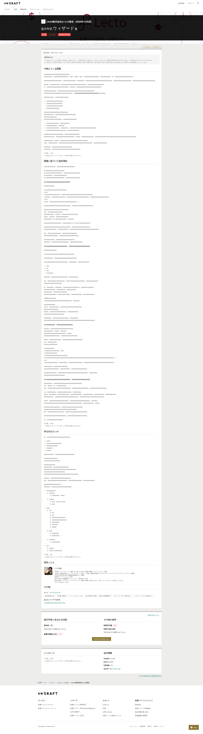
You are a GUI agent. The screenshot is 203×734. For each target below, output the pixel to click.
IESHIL (149, 726)
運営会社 (138, 705)
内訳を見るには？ (154, 615)
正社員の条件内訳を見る (101, 639)
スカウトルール (48, 9)
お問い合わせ (107, 712)
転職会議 (142, 726)
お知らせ (106, 705)
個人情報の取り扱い (142, 712)
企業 (15, 9)
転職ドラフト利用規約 (143, 708)
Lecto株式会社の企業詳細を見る (152, 47)
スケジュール (34, 9)
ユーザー (7, 9)
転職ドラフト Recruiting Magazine (82, 708)
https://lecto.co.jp (114, 669)
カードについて (55, 592)
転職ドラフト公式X (77, 715)
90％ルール (128, 62)
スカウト (53, 682)
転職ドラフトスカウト (46, 705)
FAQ (104, 708)
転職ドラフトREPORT (78, 705)
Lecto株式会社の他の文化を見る (54, 603)
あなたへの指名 (63, 682)
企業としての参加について (112, 715)
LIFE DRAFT (75, 712)
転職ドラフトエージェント (47, 708)
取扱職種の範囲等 (141, 715)
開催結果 (23, 9)
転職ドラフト (42, 682)
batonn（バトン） (159, 726)
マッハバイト (134, 726)
